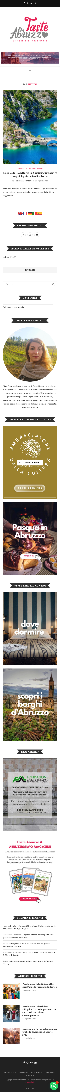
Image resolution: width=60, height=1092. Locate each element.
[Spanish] (39, 213)
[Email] (35, 3)
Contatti (30, 1075)
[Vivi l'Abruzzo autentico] (30, 462)
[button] (54, 1086)
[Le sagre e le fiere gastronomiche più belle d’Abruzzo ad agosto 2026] (11, 1036)
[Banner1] (30, 628)
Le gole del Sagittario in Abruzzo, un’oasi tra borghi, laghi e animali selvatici (30, 174)
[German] (30, 213)
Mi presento (36, 1072)
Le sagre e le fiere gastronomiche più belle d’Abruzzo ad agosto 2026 (39, 1032)
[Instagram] (27, 3)
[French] (25, 213)
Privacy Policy (10, 1072)
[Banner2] (30, 538)
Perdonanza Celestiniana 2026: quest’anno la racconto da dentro (39, 985)
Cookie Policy (23, 1072)
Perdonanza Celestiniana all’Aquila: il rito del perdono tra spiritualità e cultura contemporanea (39, 1011)
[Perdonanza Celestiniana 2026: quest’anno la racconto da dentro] (11, 991)
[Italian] (34, 213)
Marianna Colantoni (23, 180)
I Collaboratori (50, 1072)
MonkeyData (30, 1082)
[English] (20, 213)
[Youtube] (31, 3)
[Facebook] (24, 3)
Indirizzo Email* (9, 257)
